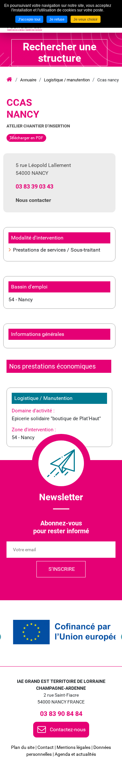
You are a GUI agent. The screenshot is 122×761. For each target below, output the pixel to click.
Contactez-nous (68, 729)
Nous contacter (33, 200)
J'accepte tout (29, 19)
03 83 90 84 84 (61, 714)
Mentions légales (73, 747)
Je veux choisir (86, 19)
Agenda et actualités (75, 754)
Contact (45, 747)
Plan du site (22, 747)
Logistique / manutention (67, 79)
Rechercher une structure (59, 52)
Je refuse (56, 19)
